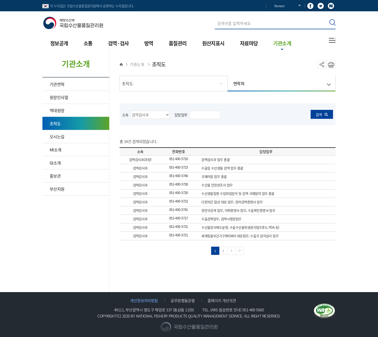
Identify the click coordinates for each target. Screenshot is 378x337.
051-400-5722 (178, 201)
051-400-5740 (178, 176)
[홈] (122, 64)
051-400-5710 (178, 159)
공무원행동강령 (182, 300)
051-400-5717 (178, 218)
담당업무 (181, 114)
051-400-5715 (178, 167)
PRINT (331, 64)
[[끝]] (240, 251)
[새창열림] (310, 6)
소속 (125, 114)
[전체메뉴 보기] (332, 40)
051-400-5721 (178, 235)
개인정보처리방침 (144, 300)
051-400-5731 (178, 227)
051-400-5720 (178, 193)
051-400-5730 (178, 184)
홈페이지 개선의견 (222, 300)
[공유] (322, 64)
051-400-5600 (253, 309)
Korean (279, 5)
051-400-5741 (178, 210)
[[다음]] (232, 251)
